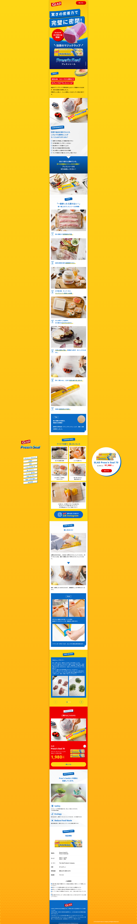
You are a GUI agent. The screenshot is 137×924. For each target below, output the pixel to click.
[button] (81, 702)
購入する (106, 470)
